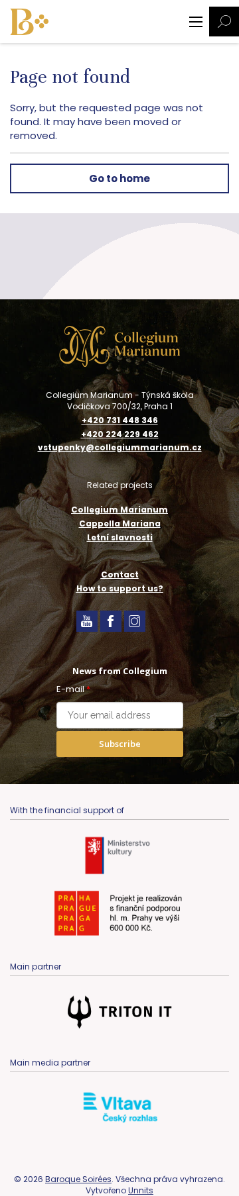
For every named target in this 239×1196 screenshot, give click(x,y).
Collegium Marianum (119, 509)
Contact (120, 574)
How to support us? (119, 588)
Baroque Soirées (78, 1179)
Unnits (140, 1190)
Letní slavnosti (120, 537)
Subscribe (120, 744)
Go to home (119, 178)
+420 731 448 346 (120, 420)
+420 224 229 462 (120, 434)
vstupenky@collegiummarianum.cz (120, 447)
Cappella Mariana (120, 523)
